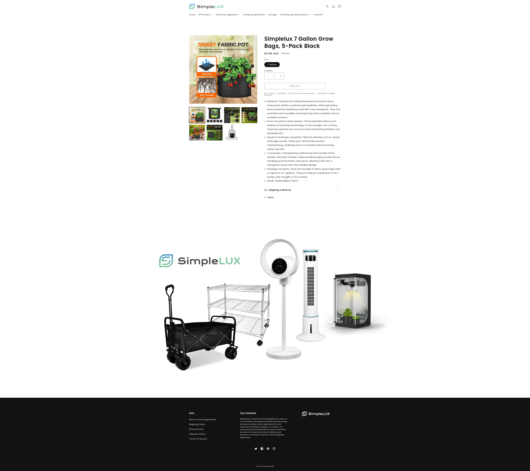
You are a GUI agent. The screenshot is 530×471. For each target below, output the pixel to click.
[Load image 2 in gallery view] (214, 115)
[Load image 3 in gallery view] (232, 115)
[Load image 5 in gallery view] (197, 133)
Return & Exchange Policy (202, 419)
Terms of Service (198, 438)
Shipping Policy (197, 424)
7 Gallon (272, 64)
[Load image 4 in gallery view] (249, 115)
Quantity (268, 70)
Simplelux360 (268, 466)
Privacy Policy (196, 429)
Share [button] (270, 197)
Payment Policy (197, 434)
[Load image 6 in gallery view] (214, 133)
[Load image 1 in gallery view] (197, 115)
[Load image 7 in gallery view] (232, 133)
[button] (205, 15)
